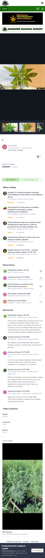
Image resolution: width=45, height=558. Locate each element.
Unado (14, 145)
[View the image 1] (27, 127)
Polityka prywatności (13, 541)
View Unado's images (15, 150)
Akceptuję (38, 550)
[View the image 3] (10, 127)
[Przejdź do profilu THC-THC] (5, 251)
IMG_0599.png (7, 532)
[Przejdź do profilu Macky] (5, 193)
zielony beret (12, 279)
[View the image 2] (40, 127)
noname (6, 166)
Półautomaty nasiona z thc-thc (18, 270)
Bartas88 (11, 296)
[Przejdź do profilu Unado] (4, 147)
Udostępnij (11, 179)
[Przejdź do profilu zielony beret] (5, 278)
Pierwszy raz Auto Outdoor (17, 301)
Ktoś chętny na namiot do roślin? (19, 293)
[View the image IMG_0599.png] (22, 486)
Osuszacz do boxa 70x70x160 (18, 277)
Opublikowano (27, 317)
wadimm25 (11, 303)
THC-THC (15, 254)
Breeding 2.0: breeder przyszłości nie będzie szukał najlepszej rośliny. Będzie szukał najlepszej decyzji (25, 195)
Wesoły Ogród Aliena (15, 288)
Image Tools (36, 116)
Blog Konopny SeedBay (28, 214)
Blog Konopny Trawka (25, 199)
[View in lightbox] (22, 76)
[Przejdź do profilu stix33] (5, 271)
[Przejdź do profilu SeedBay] (5, 208)
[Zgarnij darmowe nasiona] (22, 29)
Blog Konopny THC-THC (29, 254)
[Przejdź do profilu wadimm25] (5, 301)
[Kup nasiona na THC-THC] (22, 18)
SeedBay (15, 214)
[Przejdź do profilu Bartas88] (5, 294)
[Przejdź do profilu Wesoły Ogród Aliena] (5, 285)
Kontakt (26, 541)
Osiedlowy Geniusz (13, 534)
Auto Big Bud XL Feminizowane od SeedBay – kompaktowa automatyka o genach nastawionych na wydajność (24, 209)
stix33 (10, 272)
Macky (14, 199)
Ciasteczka (35, 541)
